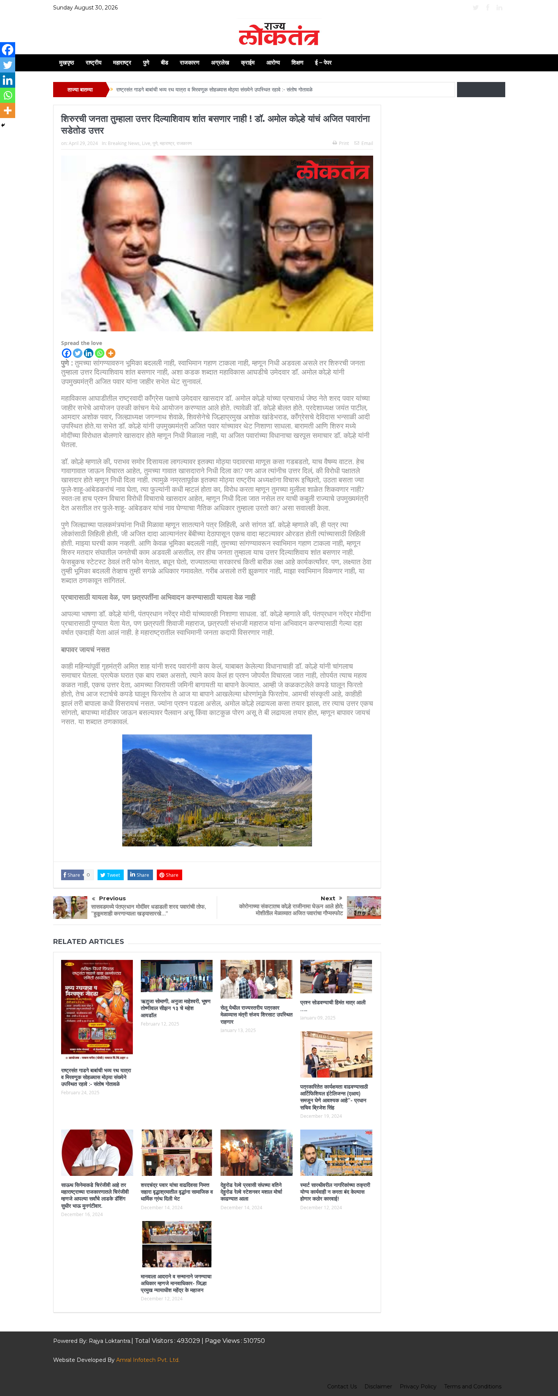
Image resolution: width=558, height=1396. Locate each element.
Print (344, 143)
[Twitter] (77, 353)
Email (367, 143)
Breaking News (124, 143)
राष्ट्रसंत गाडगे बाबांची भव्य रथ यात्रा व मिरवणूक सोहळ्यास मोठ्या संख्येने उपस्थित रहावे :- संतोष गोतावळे (215, 89)
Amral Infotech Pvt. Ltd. (148, 1360)
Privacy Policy (418, 1386)
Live (146, 143)
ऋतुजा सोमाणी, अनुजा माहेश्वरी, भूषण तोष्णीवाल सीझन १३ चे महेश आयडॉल (176, 1008)
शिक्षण (297, 62)
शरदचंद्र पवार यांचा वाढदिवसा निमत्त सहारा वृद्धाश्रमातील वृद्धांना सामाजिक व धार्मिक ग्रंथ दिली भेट (177, 1192)
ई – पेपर (323, 62)
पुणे (146, 62)
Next (328, 898)
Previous (112, 898)
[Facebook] (66, 353)
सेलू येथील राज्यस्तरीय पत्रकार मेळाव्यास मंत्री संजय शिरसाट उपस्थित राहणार (257, 1014)
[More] (110, 353)
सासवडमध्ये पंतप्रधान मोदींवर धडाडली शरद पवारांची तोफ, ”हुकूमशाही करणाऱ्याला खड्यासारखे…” (148, 910)
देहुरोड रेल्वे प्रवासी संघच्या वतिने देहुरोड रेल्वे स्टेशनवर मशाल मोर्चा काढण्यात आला (251, 1192)
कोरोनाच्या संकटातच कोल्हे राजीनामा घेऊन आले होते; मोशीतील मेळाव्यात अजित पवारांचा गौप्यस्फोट (291, 910)
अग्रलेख (220, 62)
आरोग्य (273, 62)
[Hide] (3, 125)
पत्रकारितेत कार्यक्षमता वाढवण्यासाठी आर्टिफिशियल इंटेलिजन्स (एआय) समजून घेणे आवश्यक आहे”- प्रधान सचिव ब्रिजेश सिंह (334, 1097)
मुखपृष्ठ (66, 62)
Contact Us (342, 1386)
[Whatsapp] (99, 353)
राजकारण (189, 62)
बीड (164, 62)
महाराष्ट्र (122, 62)
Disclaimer (378, 1386)
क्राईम (248, 62)
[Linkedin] (88, 353)
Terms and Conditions (472, 1386)
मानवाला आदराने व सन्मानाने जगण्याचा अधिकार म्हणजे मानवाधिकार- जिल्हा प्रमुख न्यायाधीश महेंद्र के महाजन (176, 1283)
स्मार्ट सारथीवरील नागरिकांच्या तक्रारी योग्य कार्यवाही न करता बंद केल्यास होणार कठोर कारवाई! (335, 1192)
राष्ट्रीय (93, 62)
